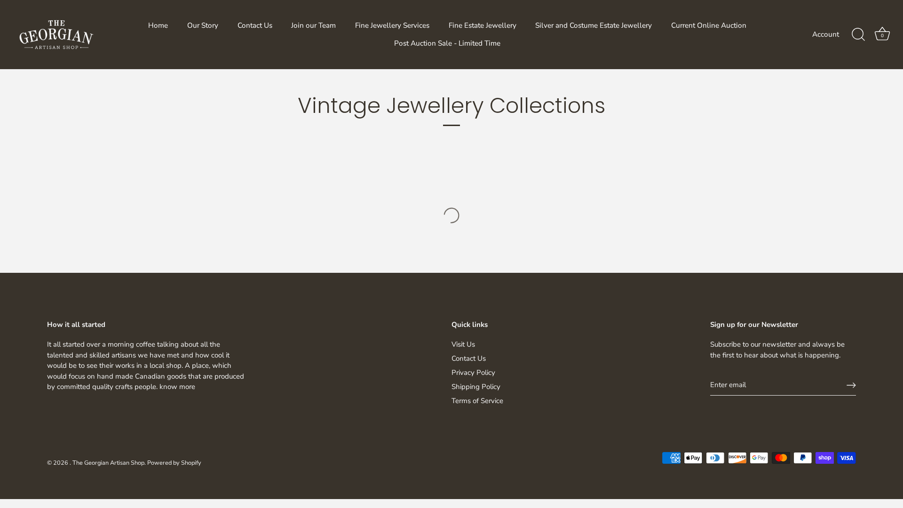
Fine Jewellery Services (392, 25)
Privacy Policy (473, 372)
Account (825, 34)
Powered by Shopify (174, 463)
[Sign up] (851, 385)
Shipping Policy (476, 386)
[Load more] (451, 215)
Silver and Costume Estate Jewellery (593, 25)
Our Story (202, 25)
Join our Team (313, 25)
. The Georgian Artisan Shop (107, 463)
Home (158, 25)
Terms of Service (477, 400)
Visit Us (463, 344)
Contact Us (255, 25)
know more (177, 386)
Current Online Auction (708, 25)
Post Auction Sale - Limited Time (447, 43)
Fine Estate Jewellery (482, 25)
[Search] (858, 34)
